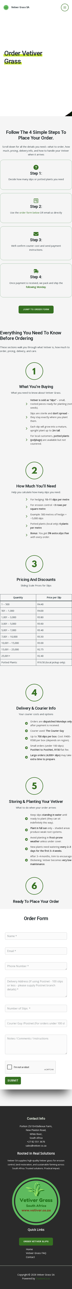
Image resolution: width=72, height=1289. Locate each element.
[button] (36, 309)
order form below (29, 212)
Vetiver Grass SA (20, 7)
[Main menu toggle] (65, 7)
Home (29, 1249)
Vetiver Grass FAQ (36, 1253)
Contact (30, 1257)
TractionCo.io (43, 1278)
